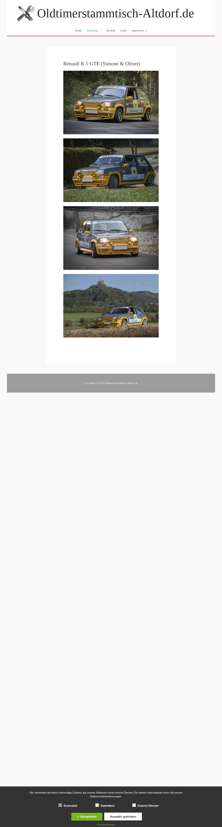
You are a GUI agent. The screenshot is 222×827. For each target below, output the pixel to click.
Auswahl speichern (123, 816)
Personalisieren (106, 824)
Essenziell (70, 805)
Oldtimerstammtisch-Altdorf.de (115, 13)
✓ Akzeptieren (87, 816)
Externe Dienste (148, 805)
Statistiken (107, 805)
